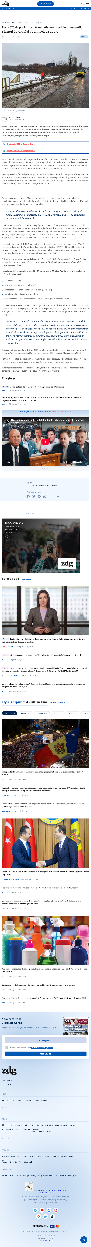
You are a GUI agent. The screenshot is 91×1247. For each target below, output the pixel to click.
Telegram (35, 1210)
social (48, 1131)
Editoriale (49, 1125)
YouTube (42, 1210)
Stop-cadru (29, 1162)
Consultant (36, 1129)
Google (38, 1216)
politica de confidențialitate (41, 1048)
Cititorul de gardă (22, 1129)
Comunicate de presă (10, 879)
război (58, 713)
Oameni (24, 1156)
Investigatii (8, 1169)
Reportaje (15, 1156)
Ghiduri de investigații (68, 1175)
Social (19, 23)
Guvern (33, 486)
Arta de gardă (7, 1129)
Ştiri (13, 23)
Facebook (48, 1210)
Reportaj (14, 1162)
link (7, 538)
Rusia (25, 713)
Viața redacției (61, 1125)
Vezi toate (26, 579)
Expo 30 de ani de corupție (62, 1156)
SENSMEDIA (49, 1240)
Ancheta (5, 1175)
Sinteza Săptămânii (10, 675)
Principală (5, 23)
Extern (36, 1100)
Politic (11, 647)
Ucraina (41, 713)
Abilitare (5, 1156)
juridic (34, 1131)
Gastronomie (74, 1125)
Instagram (55, 1210)
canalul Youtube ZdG (62, 411)
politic (41, 1131)
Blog (4, 1119)
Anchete (5, 1162)
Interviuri (46, 1156)
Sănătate (18, 1125)
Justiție (5, 1100)
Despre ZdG (7, 1080)
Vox (20, 1162)
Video (4, 660)
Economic (6, 795)
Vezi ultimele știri (57, 702)
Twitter (45, 1216)
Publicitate (6, 1084)
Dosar (12, 1175)
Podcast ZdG (28, 1125)
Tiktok (52, 1216)
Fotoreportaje (35, 1156)
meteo (54, 486)
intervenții (44, 486)
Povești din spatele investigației (44, 1175)
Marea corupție (23, 1175)
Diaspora (39, 1125)
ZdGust (5, 1139)
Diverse (44, 1100)
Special (5, 1150)
